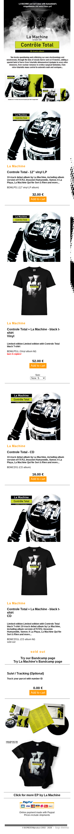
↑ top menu (61, 827)
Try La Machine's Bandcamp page (37, 661)
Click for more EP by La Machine (37, 795)
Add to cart (38, 199)
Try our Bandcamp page (37, 658)
